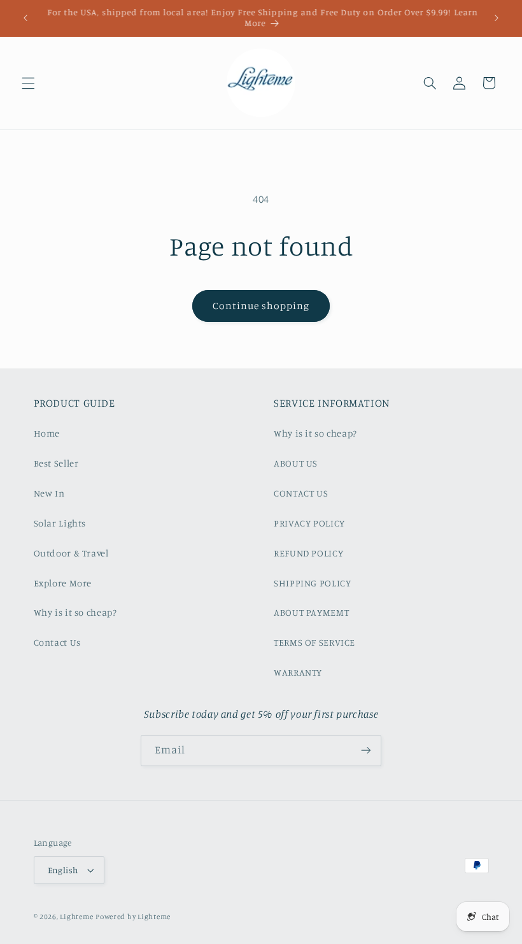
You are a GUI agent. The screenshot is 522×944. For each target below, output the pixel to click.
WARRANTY (298, 672)
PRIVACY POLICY (309, 523)
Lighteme (76, 916)
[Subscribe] (366, 750)
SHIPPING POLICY (312, 582)
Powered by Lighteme (133, 916)
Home (47, 433)
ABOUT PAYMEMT (311, 612)
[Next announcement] (497, 18)
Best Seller (56, 463)
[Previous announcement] (25, 18)
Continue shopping (261, 306)
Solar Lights (60, 523)
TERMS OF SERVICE (314, 642)
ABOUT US (296, 463)
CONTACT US (301, 493)
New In (49, 493)
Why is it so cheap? (75, 612)
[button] (28, 83)
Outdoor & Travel (71, 553)
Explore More (63, 582)
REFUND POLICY (308, 553)
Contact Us (57, 642)
